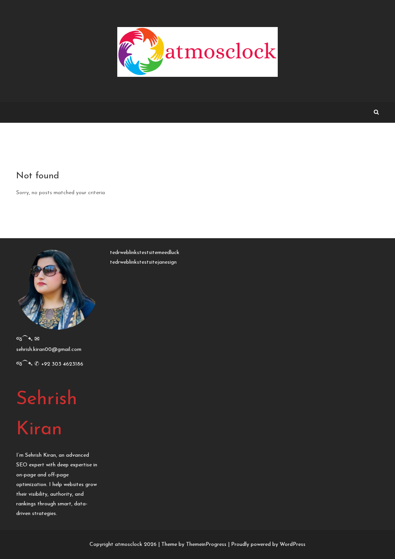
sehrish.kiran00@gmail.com (48, 349)
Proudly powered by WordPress (268, 544)
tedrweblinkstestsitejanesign (143, 262)
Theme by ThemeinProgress (193, 544)
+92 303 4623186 (62, 364)
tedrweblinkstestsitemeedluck (144, 253)
